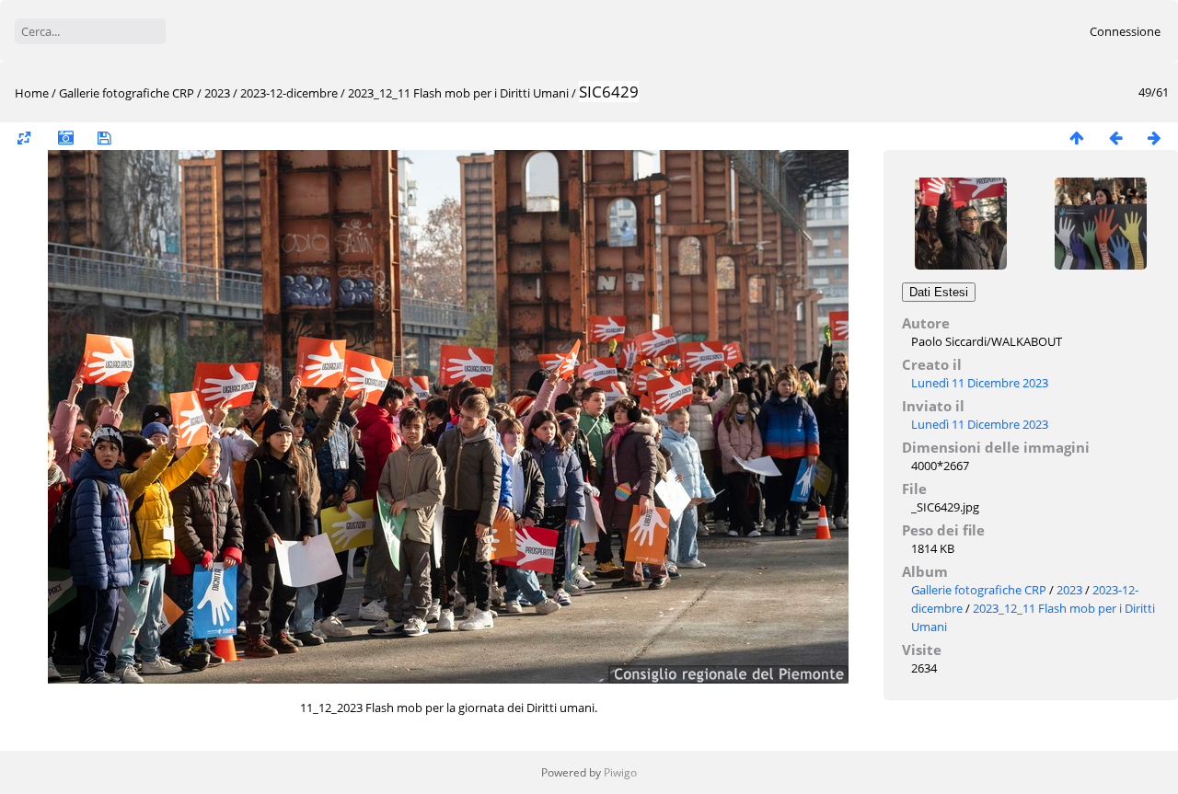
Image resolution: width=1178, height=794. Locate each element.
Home (32, 93)
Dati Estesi (938, 292)
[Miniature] (1076, 137)
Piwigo (620, 772)
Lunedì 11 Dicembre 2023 (979, 382)
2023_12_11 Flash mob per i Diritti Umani (460, 93)
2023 (217, 93)
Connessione (1125, 31)
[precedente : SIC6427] (1115, 137)
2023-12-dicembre (289, 93)
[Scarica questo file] (104, 137)
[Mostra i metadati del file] (65, 137)
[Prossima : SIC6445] (1154, 137)
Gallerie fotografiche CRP (126, 93)
